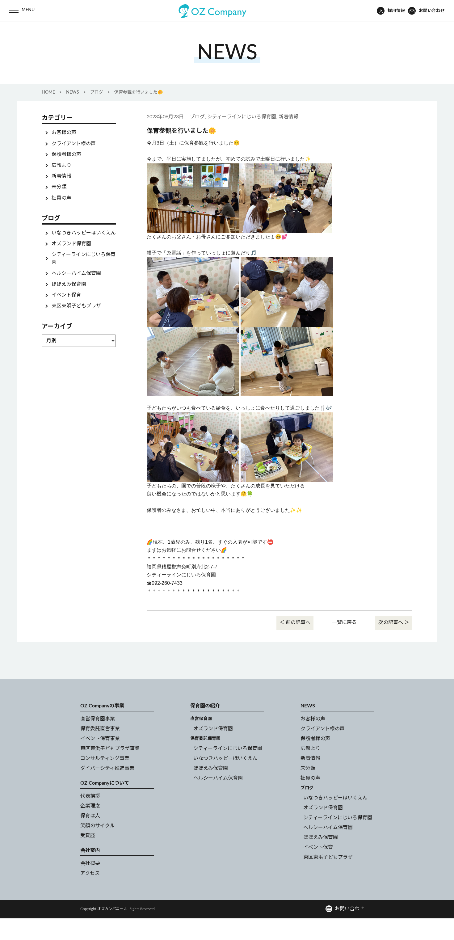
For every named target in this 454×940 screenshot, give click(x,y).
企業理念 (90, 805)
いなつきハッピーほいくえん (84, 232)
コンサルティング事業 (104, 758)
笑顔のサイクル (97, 825)
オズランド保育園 (71, 243)
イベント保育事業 (100, 738)
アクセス (90, 873)
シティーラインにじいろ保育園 (227, 748)
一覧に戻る (344, 622)
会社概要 (90, 863)
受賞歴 (87, 835)
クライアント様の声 (74, 143)
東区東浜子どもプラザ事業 (110, 748)
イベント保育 (66, 295)
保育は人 (90, 815)
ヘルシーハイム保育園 (76, 273)
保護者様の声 (66, 154)
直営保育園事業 (97, 718)
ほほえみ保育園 (69, 284)
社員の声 (61, 197)
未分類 (59, 186)
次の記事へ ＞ (393, 622)
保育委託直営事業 (100, 728)
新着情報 (61, 176)
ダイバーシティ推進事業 (107, 768)
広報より (61, 165)
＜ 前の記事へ (295, 622)
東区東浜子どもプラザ (76, 305)
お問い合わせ (345, 908)
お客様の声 (64, 132)
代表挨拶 (90, 796)
